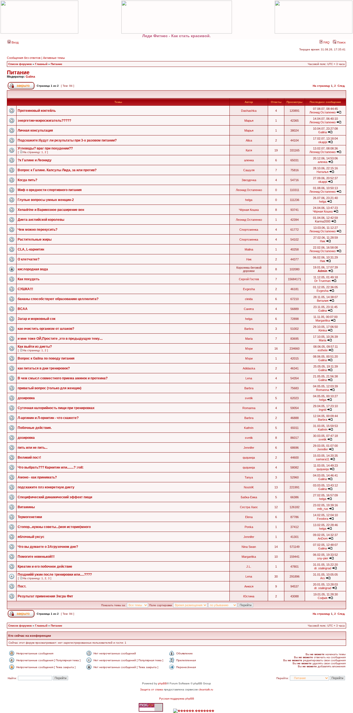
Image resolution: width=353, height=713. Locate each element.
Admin (322, 271)
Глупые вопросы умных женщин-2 (46, 200)
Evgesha (249, 289)
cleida (249, 299)
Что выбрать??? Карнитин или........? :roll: (51, 467)
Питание (56, 64)
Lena (248, 378)
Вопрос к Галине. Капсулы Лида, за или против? (57, 170)
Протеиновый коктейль (37, 111)
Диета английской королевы (41, 220)
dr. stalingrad (322, 568)
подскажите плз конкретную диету (46, 487)
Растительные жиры (35, 239)
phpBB (162, 683)
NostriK (249, 487)
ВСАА (23, 309)
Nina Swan (249, 546)
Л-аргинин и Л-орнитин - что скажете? (48, 418)
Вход (14, 42)
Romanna (322, 389)
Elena (249, 517)
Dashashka (248, 110)
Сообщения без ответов (24, 57)
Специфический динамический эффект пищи (55, 497)
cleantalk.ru (206, 689)
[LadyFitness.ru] (176, 17)
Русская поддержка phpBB (176, 698)
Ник (322, 241)
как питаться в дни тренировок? (44, 368)
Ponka (249, 527)
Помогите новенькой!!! (36, 557)
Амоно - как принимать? (37, 477)
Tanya (249, 477)
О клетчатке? (28, 259)
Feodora (322, 518)
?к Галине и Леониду (35, 160)
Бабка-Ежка (249, 497)
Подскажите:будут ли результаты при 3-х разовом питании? (67, 140)
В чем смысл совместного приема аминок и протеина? (63, 378)
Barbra (248, 328)
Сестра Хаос (249, 507)
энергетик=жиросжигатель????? (44, 121)
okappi (322, 142)
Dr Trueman (322, 280)
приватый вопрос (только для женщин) (49, 388)
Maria (249, 338)
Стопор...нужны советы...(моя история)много (54, 527)
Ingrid (322, 409)
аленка (249, 160)
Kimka (323, 330)
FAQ (326, 42)
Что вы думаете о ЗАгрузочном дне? (48, 547)
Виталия (322, 300)
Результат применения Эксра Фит (45, 596)
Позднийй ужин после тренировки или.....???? (55, 574)
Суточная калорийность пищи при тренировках (56, 408)
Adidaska (249, 368)
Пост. (22, 586)
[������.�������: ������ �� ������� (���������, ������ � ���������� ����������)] (193, 711)
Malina (249, 249)
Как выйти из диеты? (35, 347)
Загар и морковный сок (36, 319)
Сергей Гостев (249, 279)
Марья (248, 120)
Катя (249, 150)
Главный (41, 64)
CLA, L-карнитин (31, 249)
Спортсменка (248, 229)
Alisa (249, 140)
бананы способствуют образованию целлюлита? (58, 299)
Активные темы (54, 57)
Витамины (26, 507)
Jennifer (249, 447)
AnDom (323, 538)
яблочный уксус (31, 537)
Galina (30, 76)
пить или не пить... (32, 448)
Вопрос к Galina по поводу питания (46, 358)
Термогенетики (30, 517)
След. (341, 85)
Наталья (322, 171)
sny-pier (322, 558)
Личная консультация (35, 130)
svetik (249, 398)
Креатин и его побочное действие (45, 566)
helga (248, 200)
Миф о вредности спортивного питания (50, 190)
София (322, 598)
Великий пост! (29, 457)
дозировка (26, 398)
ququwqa (249, 457)
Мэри (249, 348)
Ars (322, 578)
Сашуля (249, 170)
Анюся (248, 586)
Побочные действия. (35, 428)
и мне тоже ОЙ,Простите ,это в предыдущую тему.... (60, 339)
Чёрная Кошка (249, 209)
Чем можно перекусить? (37, 230)
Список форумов (20, 64)
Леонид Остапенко (322, 112)
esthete (323, 350)
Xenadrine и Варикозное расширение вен (51, 210)
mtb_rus (322, 508)
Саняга (249, 309)
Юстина (248, 596)
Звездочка (249, 180)
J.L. (248, 566)
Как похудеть (28, 279)
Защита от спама (151, 689)
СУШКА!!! (25, 289)
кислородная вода (33, 269)
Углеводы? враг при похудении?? (45, 148)
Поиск (341, 42)
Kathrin (248, 427)
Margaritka (322, 320)
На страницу (321, 85)
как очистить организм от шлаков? (46, 329)
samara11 (322, 459)
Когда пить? (27, 180)
